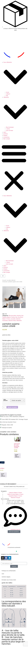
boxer (7, 92)
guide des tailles (6, 335)
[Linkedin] (9, 558)
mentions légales (6, 577)
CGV (3, 573)
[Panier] (3, 276)
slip (7, 95)
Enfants (5, 135)
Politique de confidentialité (8, 570)
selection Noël (12, 320)
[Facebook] (6, 558)
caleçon (8, 94)
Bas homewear (10, 127)
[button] (14, 167)
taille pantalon (5, 400)
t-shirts (8, 128)
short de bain (9, 130)
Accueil (4, 280)
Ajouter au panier (12, 407)
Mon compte (6, 138)
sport (4, 132)
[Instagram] (2, 558)
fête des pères (12, 315)
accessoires (6, 137)
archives (5, 133)
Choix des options (17, 456)
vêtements (19, 320)
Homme (19, 315)
